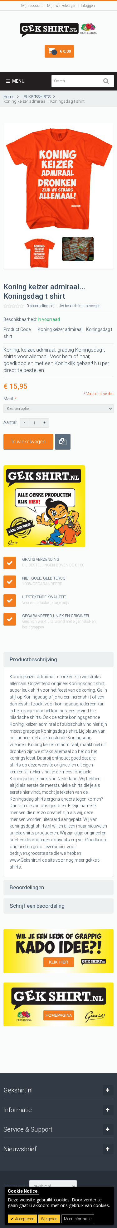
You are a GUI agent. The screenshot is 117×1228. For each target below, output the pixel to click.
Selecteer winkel (15, 1186)
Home (8, 96)
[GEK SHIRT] (58, 26)
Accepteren (24, 1218)
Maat (9, 398)
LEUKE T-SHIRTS (36, 96)
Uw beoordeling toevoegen (79, 306)
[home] (58, 1004)
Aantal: (10, 422)
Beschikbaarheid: (20, 319)
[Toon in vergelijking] (63, 442)
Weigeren (49, 1218)
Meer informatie (77, 1218)
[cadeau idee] (58, 951)
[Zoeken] (106, 81)
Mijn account (32, 5)
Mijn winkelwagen (61, 5)
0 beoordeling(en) (41, 306)
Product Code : (17, 329)
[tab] (58, 659)
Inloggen (88, 5)
